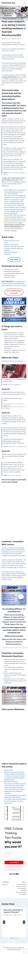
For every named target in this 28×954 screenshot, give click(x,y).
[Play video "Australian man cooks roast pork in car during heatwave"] (14, 371)
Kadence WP (17, 949)
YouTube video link (17, 361)
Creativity (4, 18)
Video (6, 242)
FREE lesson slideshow (10, 252)
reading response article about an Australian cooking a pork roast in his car (14, 203)
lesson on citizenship (20, 63)
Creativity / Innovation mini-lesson (14, 246)
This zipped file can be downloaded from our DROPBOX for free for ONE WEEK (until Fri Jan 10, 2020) (14, 283)
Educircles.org (6, 38)
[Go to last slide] (4, 922)
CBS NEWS (18, 475)
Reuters (8, 408)
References (7, 254)
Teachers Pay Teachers (16, 209)
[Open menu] (25, 3)
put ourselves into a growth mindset (12, 551)
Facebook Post (17, 384)
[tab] (12, 938)
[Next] (24, 922)
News (3, 456)
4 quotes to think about (11, 244)
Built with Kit (14, 874)
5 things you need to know (11, 240)
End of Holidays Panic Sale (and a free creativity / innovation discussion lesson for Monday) (21, 888)
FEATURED (10, 18)
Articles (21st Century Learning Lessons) (13, 17)
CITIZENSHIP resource (17, 199)
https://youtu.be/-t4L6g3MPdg (17, 799)
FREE (15, 18)
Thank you (5, 883)
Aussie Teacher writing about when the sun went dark (15, 192)
